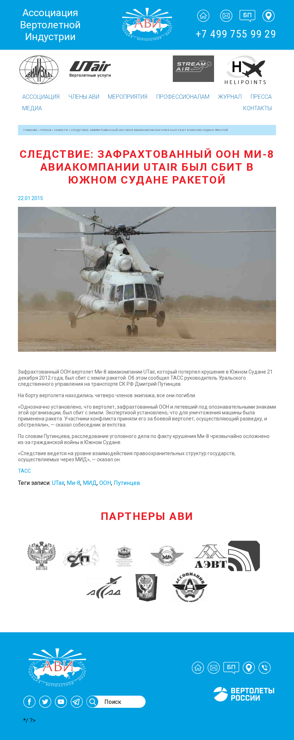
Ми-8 (73, 482)
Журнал (230, 96)
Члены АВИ (83, 96)
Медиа (32, 108)
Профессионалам (182, 96)
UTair (58, 482)
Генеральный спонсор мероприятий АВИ (243, 710)
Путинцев (127, 482)
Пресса (261, 96)
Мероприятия (127, 96)
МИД (90, 482)
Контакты (257, 108)
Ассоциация (41, 96)
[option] (44, 68)
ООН (105, 482)
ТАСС (24, 471)
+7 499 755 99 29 (236, 34)
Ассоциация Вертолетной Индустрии (50, 25)
